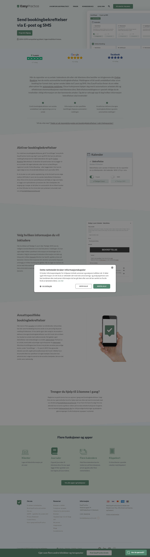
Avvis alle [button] (83, 286)
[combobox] (112, 268)
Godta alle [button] (101, 286)
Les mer (60, 281)
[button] (46, 286)
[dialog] (75, 278)
